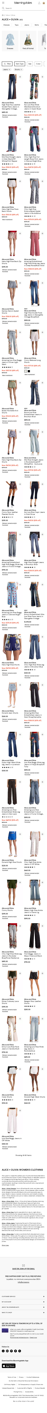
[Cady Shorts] (12, 1079)
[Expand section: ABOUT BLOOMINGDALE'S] (23, 1307)
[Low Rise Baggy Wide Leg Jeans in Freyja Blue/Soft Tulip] (34, 745)
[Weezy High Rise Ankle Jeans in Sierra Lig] (34, 893)
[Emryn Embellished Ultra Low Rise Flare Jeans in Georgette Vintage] (34, 595)
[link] (12, 109)
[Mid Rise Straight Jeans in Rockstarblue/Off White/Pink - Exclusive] (34, 442)
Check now (33, 1337)
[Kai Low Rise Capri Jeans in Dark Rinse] (34, 495)
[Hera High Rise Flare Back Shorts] (12, 192)
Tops (16, 25)
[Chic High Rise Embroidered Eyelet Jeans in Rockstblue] (34, 192)
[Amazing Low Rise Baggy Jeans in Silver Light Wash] (12, 343)
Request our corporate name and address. (23, 1397)
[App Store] (9, 1366)
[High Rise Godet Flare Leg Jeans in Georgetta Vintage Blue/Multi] (34, 293)
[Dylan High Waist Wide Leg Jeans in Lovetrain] (12, 745)
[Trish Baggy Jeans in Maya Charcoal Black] (34, 936)
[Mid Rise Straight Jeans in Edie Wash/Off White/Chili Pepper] (12, 139)
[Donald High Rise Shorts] (12, 845)
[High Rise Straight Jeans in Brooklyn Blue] (34, 545)
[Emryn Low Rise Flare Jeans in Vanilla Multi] (12, 1029)
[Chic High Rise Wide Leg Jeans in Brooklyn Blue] (34, 647)
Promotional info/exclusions (19, 1337)
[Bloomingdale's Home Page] (23, 3)
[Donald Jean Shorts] (12, 695)
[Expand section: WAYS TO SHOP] (23, 1312)
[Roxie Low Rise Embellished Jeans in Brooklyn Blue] (34, 393)
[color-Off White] (26, 371)
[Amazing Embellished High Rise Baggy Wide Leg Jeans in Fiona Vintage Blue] (12, 545)
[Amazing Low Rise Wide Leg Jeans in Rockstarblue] (34, 1029)
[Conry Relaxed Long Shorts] (34, 343)
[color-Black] (29, 371)
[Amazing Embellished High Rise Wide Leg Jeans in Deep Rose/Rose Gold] (34, 244)
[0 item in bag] (43, 3)
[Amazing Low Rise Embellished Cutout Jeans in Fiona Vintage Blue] (34, 792)
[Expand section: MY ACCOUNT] (23, 1302)
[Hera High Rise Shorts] (12, 647)
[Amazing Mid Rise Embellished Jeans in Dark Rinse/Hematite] (34, 695)
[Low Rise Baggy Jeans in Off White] (12, 1121)
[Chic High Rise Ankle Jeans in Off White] (34, 845)
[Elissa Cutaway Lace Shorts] (12, 984)
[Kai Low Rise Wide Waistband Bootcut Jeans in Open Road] (34, 87)
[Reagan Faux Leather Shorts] (34, 984)
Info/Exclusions (23, 1282)
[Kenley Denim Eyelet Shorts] (12, 293)
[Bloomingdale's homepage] (3, 15)
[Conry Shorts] (12, 893)
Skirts (37, 25)
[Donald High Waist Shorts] (34, 1079)
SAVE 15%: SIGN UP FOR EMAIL (23, 1269)
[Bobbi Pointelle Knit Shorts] (12, 393)
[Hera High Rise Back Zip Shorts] (12, 244)
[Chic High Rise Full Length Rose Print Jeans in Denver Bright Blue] (34, 139)
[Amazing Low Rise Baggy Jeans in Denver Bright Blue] (12, 595)
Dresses (7, 25)
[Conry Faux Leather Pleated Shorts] (12, 495)
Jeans (26, 25)
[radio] (25, 371)
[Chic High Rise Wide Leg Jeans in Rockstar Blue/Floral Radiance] (12, 936)
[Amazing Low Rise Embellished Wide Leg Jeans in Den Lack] (12, 792)
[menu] (3, 2)
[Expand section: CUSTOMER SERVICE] (23, 1296)
